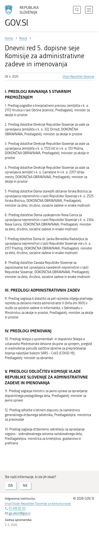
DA (10, 485)
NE (25, 485)
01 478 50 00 (17, 508)
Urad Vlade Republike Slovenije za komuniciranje (38, 503)
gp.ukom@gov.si (19, 513)
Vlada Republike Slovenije (78, 76)
